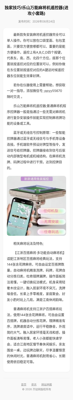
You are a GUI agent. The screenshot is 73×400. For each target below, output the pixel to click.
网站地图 (46, 384)
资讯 (33, 384)
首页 (23, 384)
